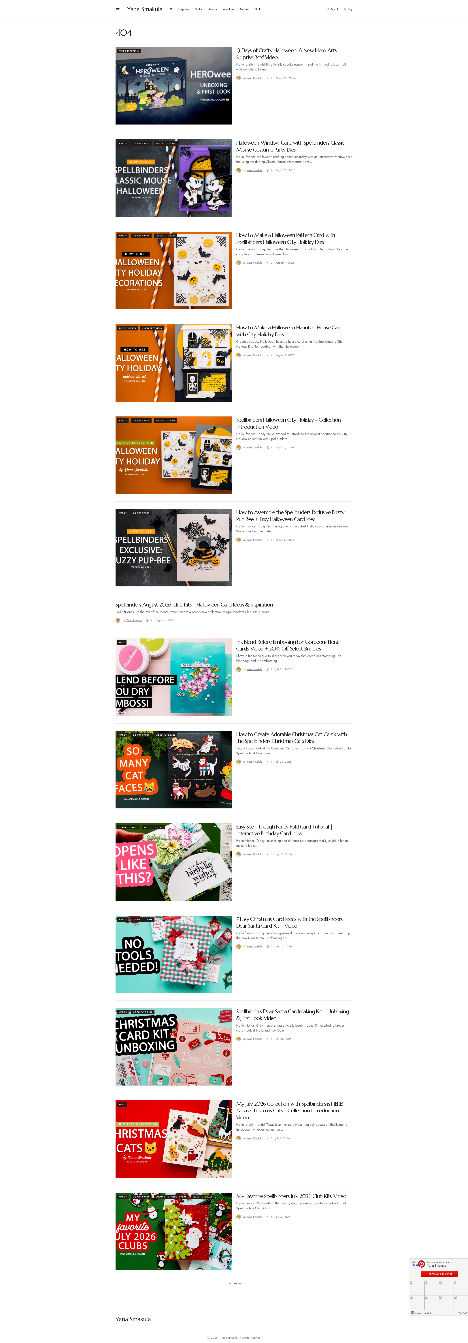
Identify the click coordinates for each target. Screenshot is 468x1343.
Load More (234, 1283)
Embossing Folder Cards (171, 1196)
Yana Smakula (145, 9)
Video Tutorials (129, 50)
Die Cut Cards (141, 143)
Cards (123, 143)
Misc (122, 642)
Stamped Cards (128, 827)
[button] (118, 9)
